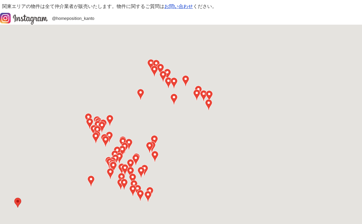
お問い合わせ (178, 6)
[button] (17, 203)
